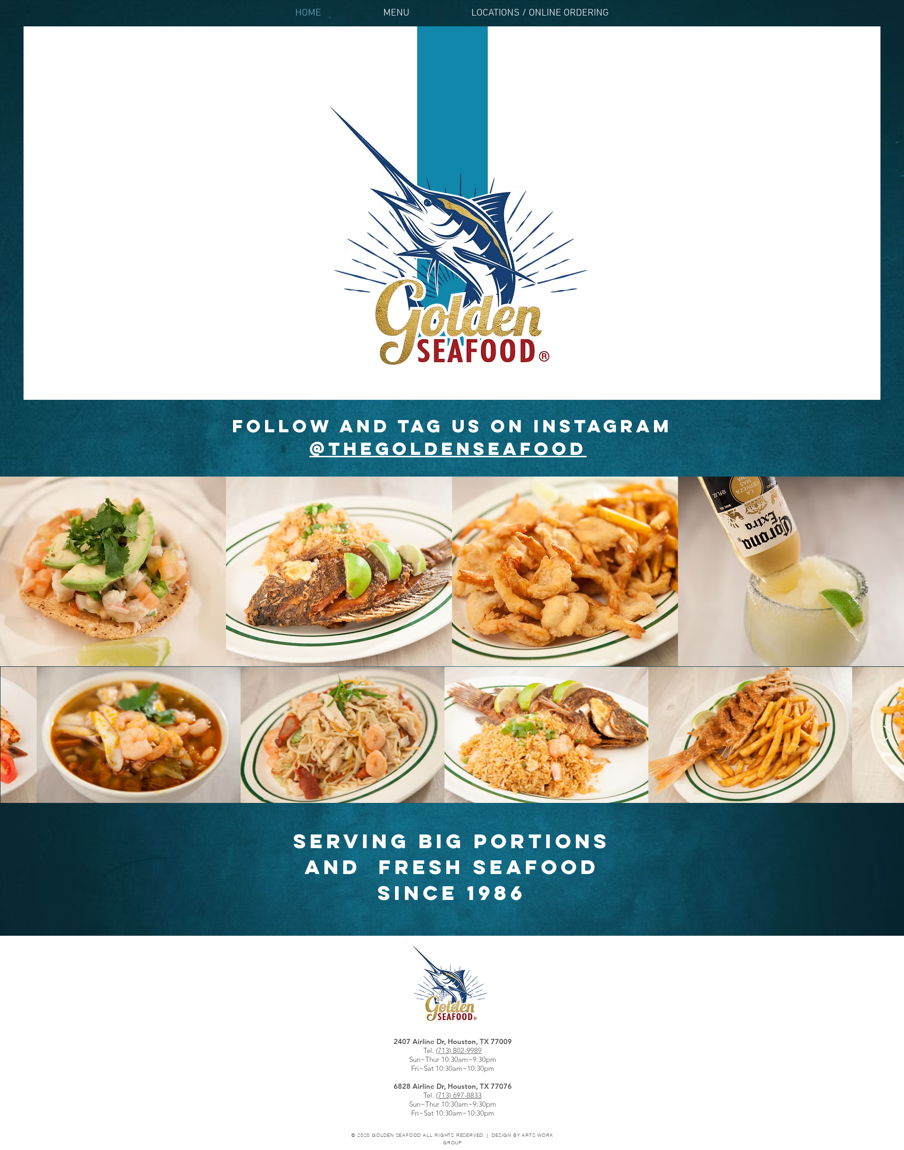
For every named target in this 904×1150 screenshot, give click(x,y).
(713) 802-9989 (459, 1050)
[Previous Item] (16, 734)
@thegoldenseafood (448, 448)
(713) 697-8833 (459, 1095)
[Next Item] (887, 734)
